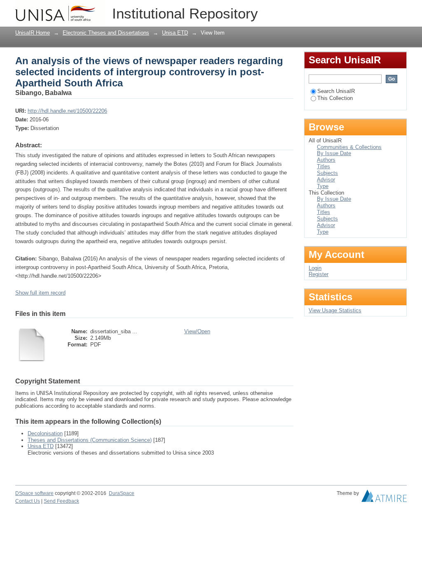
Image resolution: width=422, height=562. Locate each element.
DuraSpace (121, 493)
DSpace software (34, 493)
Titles (323, 166)
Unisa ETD (175, 33)
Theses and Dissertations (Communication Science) (90, 440)
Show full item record (40, 293)
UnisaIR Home (32, 33)
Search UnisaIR (336, 91)
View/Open (197, 331)
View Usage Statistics (335, 310)
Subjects (327, 173)
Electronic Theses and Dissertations (106, 33)
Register (318, 274)
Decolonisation (45, 433)
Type (322, 186)
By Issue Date (334, 153)
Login (400, 10)
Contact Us (27, 501)
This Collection (335, 98)
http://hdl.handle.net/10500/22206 (67, 111)
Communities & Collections (349, 147)
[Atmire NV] (384, 498)
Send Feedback (61, 501)
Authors (326, 160)
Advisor (326, 179)
